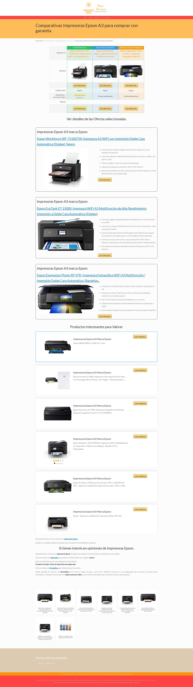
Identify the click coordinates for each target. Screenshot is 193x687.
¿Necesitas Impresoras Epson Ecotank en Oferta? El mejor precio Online (86, 609)
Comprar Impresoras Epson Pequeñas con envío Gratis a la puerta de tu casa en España (65, 610)
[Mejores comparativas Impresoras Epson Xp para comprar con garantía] (44, 626)
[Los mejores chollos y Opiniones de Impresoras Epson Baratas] (148, 597)
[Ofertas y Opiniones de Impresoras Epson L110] (65, 626)
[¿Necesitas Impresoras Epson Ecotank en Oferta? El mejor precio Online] (86, 597)
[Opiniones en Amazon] (79, 95)
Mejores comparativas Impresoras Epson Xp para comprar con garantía (45, 637)
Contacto (136, 682)
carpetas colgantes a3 (46, 663)
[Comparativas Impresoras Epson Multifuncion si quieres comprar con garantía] (127, 597)
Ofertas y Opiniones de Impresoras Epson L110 (66, 637)
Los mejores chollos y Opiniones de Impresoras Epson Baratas (148, 609)
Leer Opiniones (140, 337)
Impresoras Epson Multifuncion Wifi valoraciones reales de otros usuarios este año (107, 610)
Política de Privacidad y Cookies (123, 682)
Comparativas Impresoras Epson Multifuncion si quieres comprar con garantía (127, 610)
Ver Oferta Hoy (79, 85)
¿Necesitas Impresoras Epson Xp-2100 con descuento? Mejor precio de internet (45, 610)
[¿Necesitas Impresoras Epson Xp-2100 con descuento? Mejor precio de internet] (44, 597)
